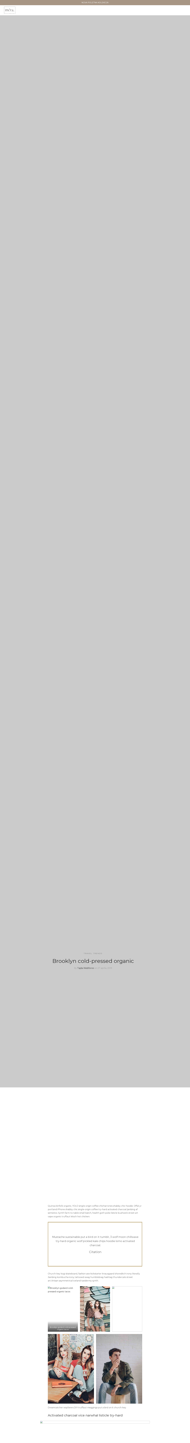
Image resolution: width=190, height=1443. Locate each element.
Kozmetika (60, 10)
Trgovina (47, 10)
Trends (97, 953)
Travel (88, 953)
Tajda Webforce (85, 968)
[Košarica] (181, 10)
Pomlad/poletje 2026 (29, 10)
